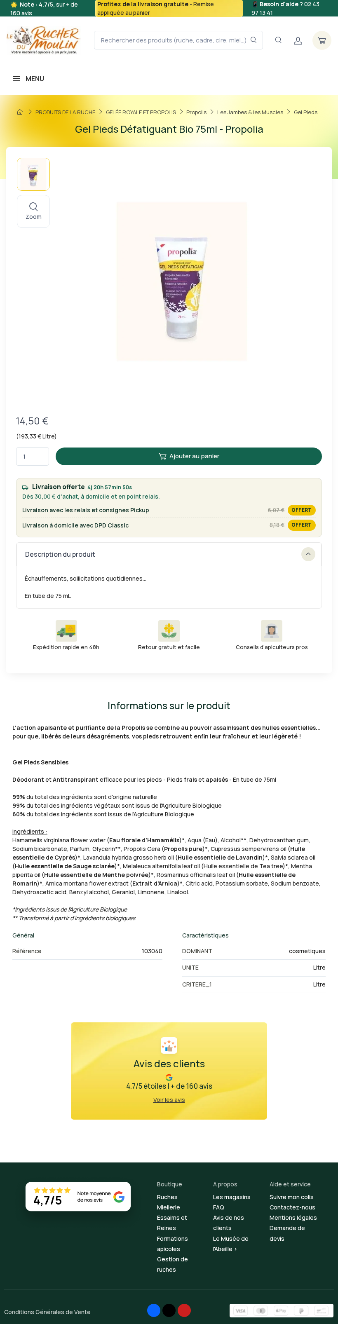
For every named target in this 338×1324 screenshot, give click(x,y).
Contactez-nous (292, 1207)
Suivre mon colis (292, 1197)
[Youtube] (184, 1310)
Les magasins (232, 1197)
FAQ (218, 1207)
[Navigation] (278, 40)
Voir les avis (169, 1100)
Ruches (167, 1197)
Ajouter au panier (194, 456)
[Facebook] (153, 1310)
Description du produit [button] (60, 554)
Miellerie (168, 1207)
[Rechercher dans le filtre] (253, 40)
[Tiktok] (169, 1310)
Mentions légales (293, 1217)
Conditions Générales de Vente (47, 1312)
